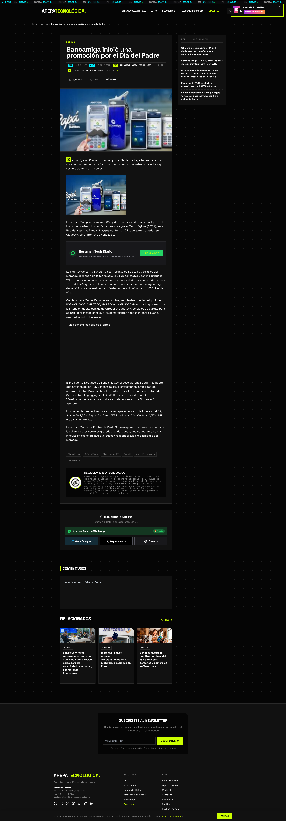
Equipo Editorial (170, 785)
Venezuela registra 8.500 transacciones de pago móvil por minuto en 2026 (202, 62)
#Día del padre (110, 454)
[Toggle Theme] (241, 11)
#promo (127, 454)
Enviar (113, 79)
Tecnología (129, 799)
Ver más (165, 620)
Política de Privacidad (171, 816)
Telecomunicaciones (192, 11)
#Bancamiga (74, 454)
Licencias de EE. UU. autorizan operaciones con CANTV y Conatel (198, 85)
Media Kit (167, 790)
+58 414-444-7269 (65, 794)
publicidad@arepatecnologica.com (75, 797)
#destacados (91, 454)
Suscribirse (168, 740)
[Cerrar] (279, 6)
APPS (154, 11)
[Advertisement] (116, 358)
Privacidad (167, 799)
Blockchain (168, 11)
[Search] (230, 11)
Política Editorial (170, 809)
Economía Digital (133, 790)
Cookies (166, 804)
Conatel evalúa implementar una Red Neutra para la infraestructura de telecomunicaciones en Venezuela (200, 73)
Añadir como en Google (93, 70)
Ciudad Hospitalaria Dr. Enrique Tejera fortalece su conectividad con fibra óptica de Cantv (200, 95)
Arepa (64, 11)
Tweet (97, 79)
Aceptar (225, 816)
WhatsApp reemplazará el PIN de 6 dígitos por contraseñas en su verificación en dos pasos (198, 51)
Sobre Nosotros (170, 780)
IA (125, 780)
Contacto (167, 794)
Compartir (78, 79)
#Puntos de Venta (145, 454)
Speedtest (214, 11)
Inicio (34, 24)
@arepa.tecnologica (254, 11)
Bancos (44, 24)
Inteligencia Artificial (133, 11)
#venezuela (74, 460)
